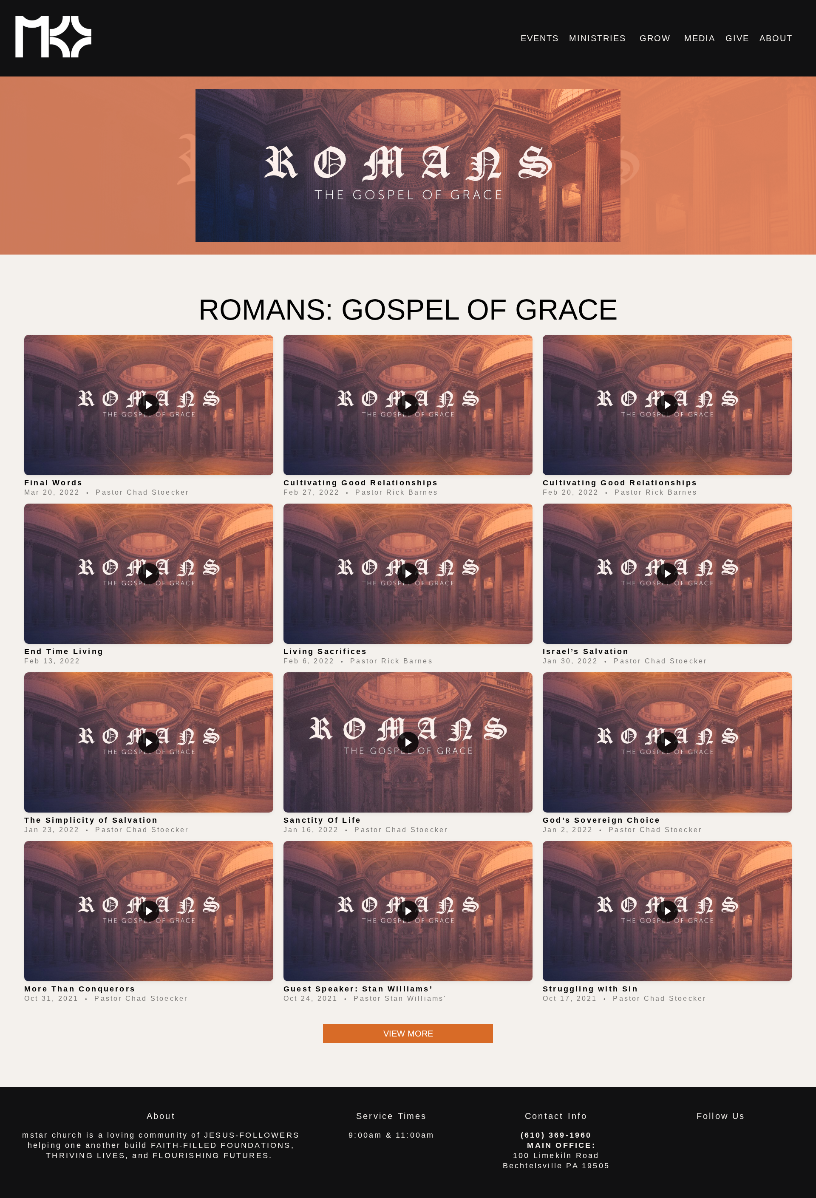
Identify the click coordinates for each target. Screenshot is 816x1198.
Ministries (599, 38)
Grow (657, 38)
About (777, 38)
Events (540, 38)
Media (699, 38)
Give (737, 38)
